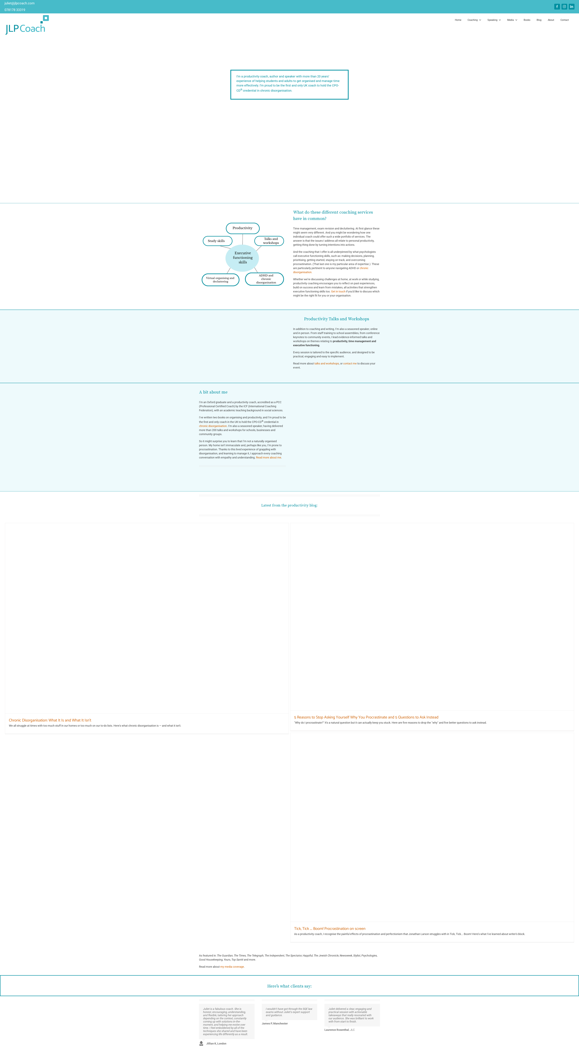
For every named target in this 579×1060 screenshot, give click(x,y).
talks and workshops (326, 363)
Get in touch (338, 291)
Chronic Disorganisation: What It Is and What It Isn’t (50, 720)
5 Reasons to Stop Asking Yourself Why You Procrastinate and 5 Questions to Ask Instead (366, 717)
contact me (350, 363)
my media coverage (232, 966)
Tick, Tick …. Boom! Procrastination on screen (329, 928)
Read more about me (268, 457)
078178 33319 (15, 10)
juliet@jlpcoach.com (20, 3)
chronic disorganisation (213, 426)
